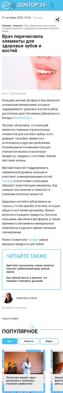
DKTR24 (31, 5)
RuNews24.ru (23, 118)
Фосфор (7, 181)
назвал (33, 239)
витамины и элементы (14, 307)
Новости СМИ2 (10, 318)
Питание (37, 17)
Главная (6, 25)
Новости (18, 25)
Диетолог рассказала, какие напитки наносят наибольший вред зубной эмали (30, 268)
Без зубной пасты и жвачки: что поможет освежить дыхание (26, 279)
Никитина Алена (26, 298)
